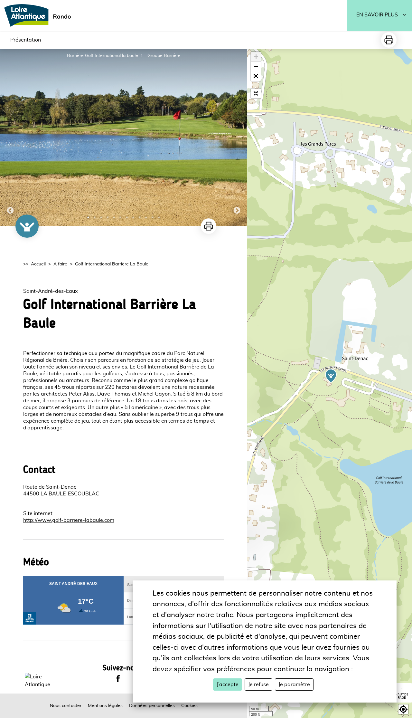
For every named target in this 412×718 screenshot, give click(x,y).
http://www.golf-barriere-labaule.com (68, 520)
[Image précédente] (10, 137)
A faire (60, 264)
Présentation (25, 40)
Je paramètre (294, 684)
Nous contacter (65, 706)
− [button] (256, 66)
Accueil (38, 264)
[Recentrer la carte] (256, 93)
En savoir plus (377, 14)
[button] (256, 76)
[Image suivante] (237, 137)
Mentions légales (105, 706)
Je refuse (258, 684)
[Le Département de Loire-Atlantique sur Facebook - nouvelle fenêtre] (118, 678)
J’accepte (228, 684)
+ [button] (256, 57)
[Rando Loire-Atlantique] (39, 15)
